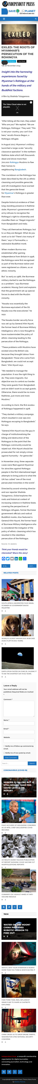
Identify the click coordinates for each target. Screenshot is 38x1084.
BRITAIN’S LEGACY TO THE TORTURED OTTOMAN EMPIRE (33, 566)
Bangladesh (20, 169)
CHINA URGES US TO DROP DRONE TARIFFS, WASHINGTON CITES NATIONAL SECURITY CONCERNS (18, 1037)
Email (6, 729)
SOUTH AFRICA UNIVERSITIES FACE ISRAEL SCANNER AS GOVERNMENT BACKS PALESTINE (18, 605)
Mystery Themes (20, 1082)
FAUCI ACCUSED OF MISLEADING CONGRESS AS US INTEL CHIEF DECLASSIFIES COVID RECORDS (19, 827)
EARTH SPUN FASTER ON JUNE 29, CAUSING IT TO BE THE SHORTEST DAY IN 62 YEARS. (19, 672)
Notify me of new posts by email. (18, 753)
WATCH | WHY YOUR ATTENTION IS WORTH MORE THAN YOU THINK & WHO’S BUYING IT (18, 969)
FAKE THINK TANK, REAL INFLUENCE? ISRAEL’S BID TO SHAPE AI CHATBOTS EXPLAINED (16, 1002)
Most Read (21, 61)
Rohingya (14, 162)
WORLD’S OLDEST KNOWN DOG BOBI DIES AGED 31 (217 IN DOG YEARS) (18, 639)
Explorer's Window (9, 61)
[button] (4, 62)
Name (6, 720)
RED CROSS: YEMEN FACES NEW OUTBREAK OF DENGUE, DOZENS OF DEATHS (7, 566)
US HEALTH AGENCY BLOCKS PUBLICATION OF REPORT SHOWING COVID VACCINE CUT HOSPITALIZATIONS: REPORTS (18, 862)
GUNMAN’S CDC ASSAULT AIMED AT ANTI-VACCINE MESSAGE (17, 895)
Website (7, 737)
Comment (8, 699)
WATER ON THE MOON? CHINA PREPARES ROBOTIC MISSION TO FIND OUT (17, 928)
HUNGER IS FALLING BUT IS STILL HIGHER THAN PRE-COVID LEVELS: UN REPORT (19, 786)
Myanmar (9, 193)
